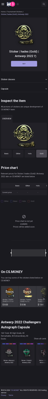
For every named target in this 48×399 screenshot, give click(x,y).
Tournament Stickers (14, 12)
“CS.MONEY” (15, 390)
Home (3, 12)
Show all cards (40, 339)
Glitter (18, 154)
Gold (41, 154)
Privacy (3, 395)
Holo (30, 154)
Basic (6, 154)
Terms (11, 395)
